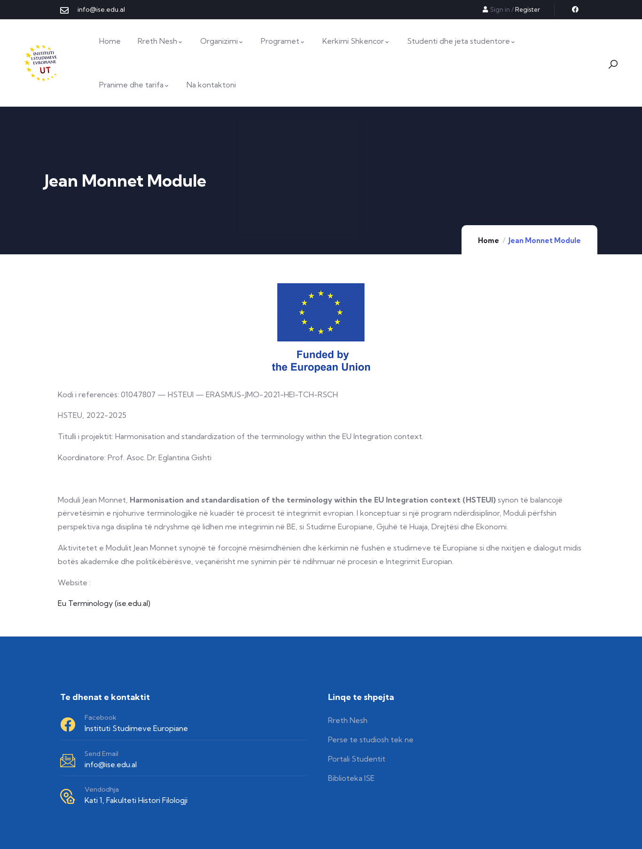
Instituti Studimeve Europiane (136, 728)
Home (488, 240)
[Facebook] (575, 9)
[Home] (42, 63)
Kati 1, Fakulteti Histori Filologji (136, 800)
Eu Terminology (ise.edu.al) (104, 603)
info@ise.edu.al (111, 764)
